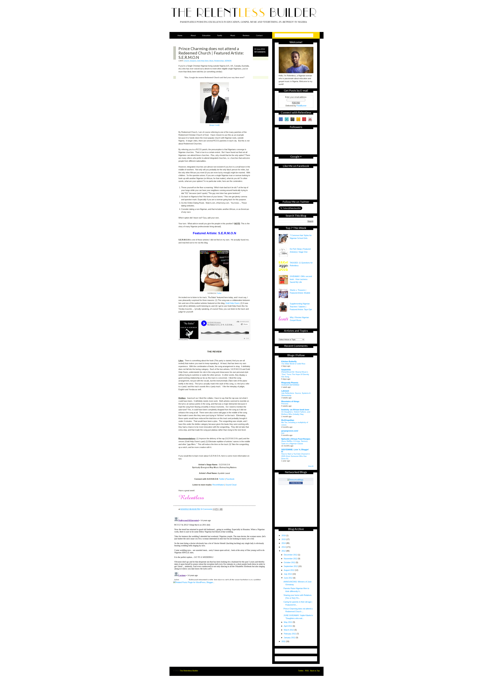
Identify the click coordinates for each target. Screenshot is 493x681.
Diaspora (193, 61)
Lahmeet (285, 391)
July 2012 (288, 574)
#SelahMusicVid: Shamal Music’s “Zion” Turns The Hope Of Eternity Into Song (295, 374)
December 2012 (291, 555)
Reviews (246, 35)
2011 (284, 641)
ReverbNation (218, 485)
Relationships (219, 61)
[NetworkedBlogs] (296, 480)
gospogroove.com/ (289, 431)
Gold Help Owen (203, 61)
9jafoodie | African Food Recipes (295, 439)
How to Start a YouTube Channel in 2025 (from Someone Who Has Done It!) (295, 456)
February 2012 (290, 634)
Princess (284, 404)
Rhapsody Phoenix (289, 383)
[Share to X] (219, 509)
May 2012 (288, 622)
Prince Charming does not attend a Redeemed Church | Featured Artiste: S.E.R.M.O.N (211, 53)
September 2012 (291, 566)
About (193, 35)
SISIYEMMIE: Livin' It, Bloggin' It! (295, 450)
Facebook (230, 479)
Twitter (219, 293)
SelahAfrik (286, 370)
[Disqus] (220, 548)
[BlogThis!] (216, 509)
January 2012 (290, 637)
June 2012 (288, 578)
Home (180, 35)
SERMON (228, 61)
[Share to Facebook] (221, 509)
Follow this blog (296, 483)
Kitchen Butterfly (289, 361)
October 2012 (290, 562)
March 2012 (289, 630)
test (282, 433)
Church (186, 61)
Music (232, 35)
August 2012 (289, 570)
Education (206, 35)
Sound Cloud (231, 485)
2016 (284, 535)
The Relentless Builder (189, 671)
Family (219, 35)
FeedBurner (301, 106)
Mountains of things (290, 401)
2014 (284, 543)
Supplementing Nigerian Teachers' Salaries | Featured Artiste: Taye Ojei (301, 307)
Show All (310, 466)
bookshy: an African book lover (295, 409)
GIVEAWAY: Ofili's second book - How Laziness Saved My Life (301, 279)
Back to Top (315, 671)
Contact (259, 35)
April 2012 (288, 626)
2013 (284, 547)
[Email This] (214, 509)
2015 (284, 539)
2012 (284, 551)
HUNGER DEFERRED (290, 385)
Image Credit (214, 125)
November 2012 (291, 558)
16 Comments (260, 52)
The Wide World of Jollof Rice (293, 364)
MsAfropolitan (287, 420)
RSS (307, 671)
